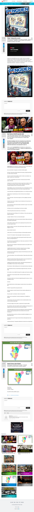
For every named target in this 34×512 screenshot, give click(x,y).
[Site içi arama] (31, 4)
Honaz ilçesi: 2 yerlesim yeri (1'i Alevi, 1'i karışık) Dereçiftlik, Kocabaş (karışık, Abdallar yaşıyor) (17, 365)
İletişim (17, 502)
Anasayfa (3, 3)
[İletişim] (30, 4)
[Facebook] (3, 43)
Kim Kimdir (22, 502)
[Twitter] (3, 45)
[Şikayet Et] (28, 418)
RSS (19, 502)
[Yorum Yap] (3, 51)
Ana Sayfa (11, 502)
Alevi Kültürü (19, 3)
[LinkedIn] (3, 46)
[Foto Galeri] (32, 1)
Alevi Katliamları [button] (11, 3)
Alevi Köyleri (12, 395)
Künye (15, 502)
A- (31, 39)
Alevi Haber (6, 3)
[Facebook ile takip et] (15, 507)
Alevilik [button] (15, 3)
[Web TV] (30, 1)
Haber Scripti (16, 508)
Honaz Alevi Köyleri (16, 395)
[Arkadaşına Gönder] (3, 48)
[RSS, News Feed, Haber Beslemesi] (17, 507)
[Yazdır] (3, 49)
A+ (31, 38)
